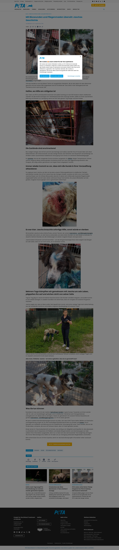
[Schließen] (80, 56)
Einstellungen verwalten (74, 76)
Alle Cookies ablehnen (57, 76)
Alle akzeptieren (44, 76)
